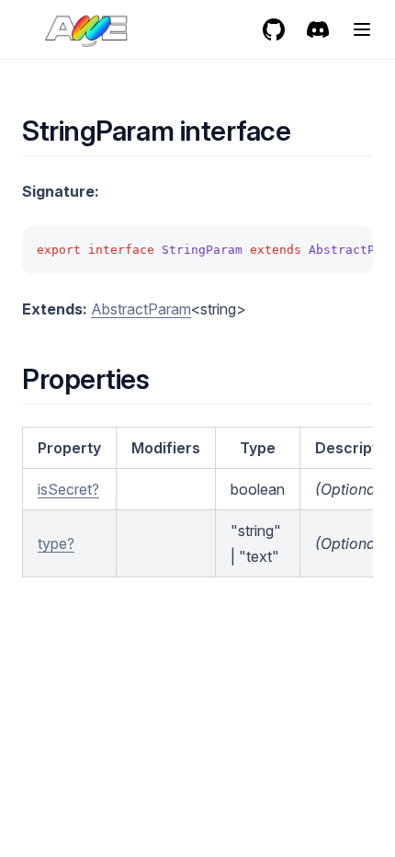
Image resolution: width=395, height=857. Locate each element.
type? (56, 543)
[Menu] (362, 29)
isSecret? (68, 489)
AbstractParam (141, 309)
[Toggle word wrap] (349, 250)
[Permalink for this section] (307, 130)
